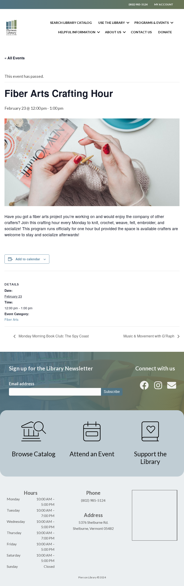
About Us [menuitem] (113, 32)
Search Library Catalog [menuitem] (71, 23)
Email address (21, 383)
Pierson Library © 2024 (92, 577)
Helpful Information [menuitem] (76, 32)
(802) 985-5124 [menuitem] (138, 4)
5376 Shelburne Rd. (93, 522)
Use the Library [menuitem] (111, 23)
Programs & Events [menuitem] (151, 23)
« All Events (14, 57)
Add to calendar (27, 259)
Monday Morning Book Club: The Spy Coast (53, 336)
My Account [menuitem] (163, 4)
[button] (128, 22)
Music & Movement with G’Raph (149, 336)
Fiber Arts (11, 319)
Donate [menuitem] (165, 32)
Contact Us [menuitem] (141, 32)
